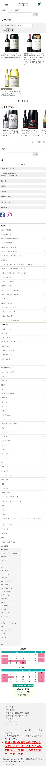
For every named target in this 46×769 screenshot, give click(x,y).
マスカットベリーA (7, 602)
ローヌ (3, 389)
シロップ (4, 533)
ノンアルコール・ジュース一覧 (11, 501)
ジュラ (3, 406)
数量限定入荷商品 (6, 197)
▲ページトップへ (8, 764)
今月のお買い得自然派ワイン (10, 238)
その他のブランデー (7, 355)
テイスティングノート (8, 312)
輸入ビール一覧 (6, 286)
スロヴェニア (5, 441)
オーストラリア (6, 471)
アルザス (4, 398)
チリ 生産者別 (15, 10)
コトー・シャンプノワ (8, 372)
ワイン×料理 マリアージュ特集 (11, 294)
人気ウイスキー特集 (7, 281)
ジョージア (4, 454)
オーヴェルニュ (6, 419)
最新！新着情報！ (7, 230)
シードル (4, 505)
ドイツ (3, 428)
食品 (2, 538)
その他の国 (4, 488)
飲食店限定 (4, 207)
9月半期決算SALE (7, 368)
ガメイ (3, 563)
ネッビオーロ (5, 584)
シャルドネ (4, 609)
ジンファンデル (5, 591)
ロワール (4, 402)
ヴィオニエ (4, 619)
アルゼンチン (5, 467)
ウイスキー (4, 514)
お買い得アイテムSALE (8, 247)
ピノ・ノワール (5, 560)
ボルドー (4, 380)
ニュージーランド (7, 475)
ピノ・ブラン (5, 640)
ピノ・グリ (4, 637)
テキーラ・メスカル (7, 525)
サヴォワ (4, 411)
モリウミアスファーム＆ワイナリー (12, 256)
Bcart (23, 761)
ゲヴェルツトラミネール (8, 623)
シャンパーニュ (6, 329)
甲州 (2, 626)
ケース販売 (4, 299)
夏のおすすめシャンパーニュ (10, 251)
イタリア (4, 436)
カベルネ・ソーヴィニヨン (9, 553)
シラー (3, 567)
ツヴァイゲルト (5, 595)
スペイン (4, 445)
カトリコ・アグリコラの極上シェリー (13, 268)
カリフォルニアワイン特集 (9, 290)
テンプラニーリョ (6, 588)
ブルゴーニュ (5, 376)
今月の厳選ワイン (7, 243)
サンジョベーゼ (5, 581)
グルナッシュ (5, 574)
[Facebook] (2, 215)
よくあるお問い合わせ (7, 168)
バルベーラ (4, 598)
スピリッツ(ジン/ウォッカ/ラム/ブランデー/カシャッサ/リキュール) (21, 519)
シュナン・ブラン (6, 630)
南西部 (3, 385)
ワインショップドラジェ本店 (26, 736)
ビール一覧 (4, 529)
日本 (2, 484)
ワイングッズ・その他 (8, 542)
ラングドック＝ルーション (9, 393)
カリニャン (4, 570)
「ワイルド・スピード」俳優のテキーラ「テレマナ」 (18, 264)
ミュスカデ (4, 644)
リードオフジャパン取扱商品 (10, 320)
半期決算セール (6, 234)
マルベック (4, 577)
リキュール (4, 510)
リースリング (5, 616)
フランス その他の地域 (9, 423)
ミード (3, 363)
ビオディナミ (5, 191)
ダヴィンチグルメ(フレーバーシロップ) (13, 273)
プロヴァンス (5, 415)
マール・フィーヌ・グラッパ (10, 342)
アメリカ (4, 458)
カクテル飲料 (5, 359)
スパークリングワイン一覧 (9, 497)
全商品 (3, 10)
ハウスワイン (5, 260)
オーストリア (5, 432)
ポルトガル (4, 449)
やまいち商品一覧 (7, 316)
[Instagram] (9, 215)
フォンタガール (6, 277)
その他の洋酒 (5, 492)
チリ (8, 10)
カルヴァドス (5, 346)
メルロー (3, 556)
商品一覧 (3, 181)
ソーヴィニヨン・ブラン (8, 612)
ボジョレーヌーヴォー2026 (9, 307)
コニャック (4, 333)
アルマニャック (6, 337)
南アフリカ (4, 479)
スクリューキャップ (7, 202)
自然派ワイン (5, 186)
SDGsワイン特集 (6, 303)
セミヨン (3, 633)
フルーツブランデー (7, 350)
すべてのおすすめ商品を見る (36, 142)
